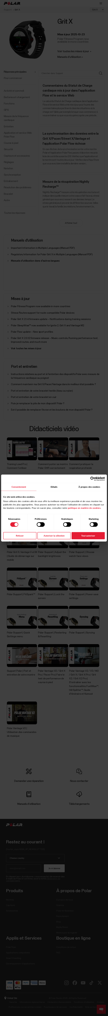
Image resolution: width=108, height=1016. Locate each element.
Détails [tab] (54, 487)
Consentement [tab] (19, 487)
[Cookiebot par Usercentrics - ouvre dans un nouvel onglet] (92, 479)
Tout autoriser (88, 536)
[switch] (41, 524)
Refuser (20, 536)
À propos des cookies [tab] (89, 487)
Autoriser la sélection (54, 536)
